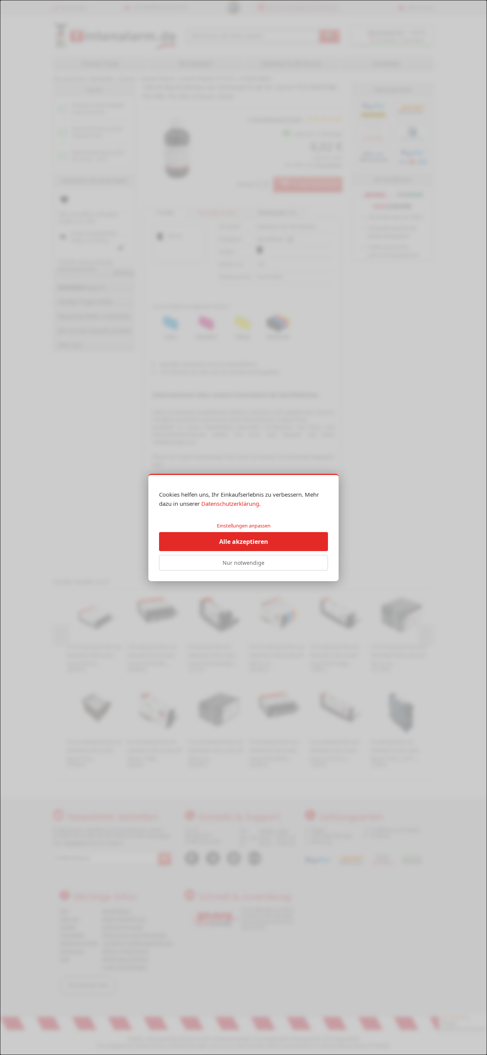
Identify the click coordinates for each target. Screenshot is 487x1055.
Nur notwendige (243, 562)
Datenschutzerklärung (230, 503)
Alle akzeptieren (243, 541)
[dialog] (243, 527)
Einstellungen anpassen (244, 525)
